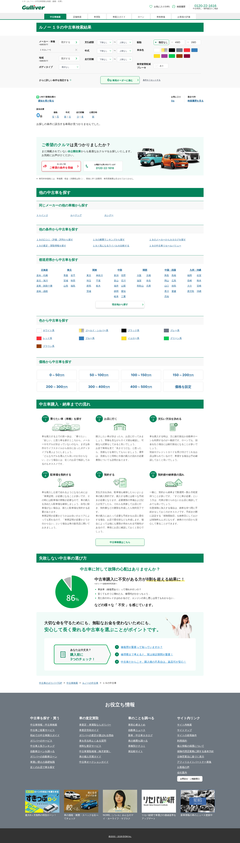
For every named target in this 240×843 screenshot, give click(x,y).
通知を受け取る (46, 100)
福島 (73, 285)
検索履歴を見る (196, 100)
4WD (177, 42)
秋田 (73, 280)
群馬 (89, 285)
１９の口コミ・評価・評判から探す (54, 239)
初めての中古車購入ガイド (45, 735)
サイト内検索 (184, 724)
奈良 (148, 280)
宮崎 (199, 285)
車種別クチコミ (136, 745)
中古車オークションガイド (94, 761)
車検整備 (161, 17)
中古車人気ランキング (42, 745)
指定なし (163, 42)
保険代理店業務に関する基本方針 (195, 751)
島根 (174, 275)
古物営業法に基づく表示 (190, 756)
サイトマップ (184, 730)
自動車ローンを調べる (42, 751)
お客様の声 (183, 767)
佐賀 (199, 275)
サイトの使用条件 (187, 735)
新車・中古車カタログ (140, 735)
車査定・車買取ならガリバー (95, 724)
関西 (145, 269)
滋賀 (139, 280)
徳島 (174, 285)
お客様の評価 (183, 17)
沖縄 (199, 291)
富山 (116, 280)
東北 (69, 269)
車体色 (140, 50)
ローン (141, 17)
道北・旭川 (42, 280)
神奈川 (99, 275)
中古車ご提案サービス (42, 730)
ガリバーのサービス (41, 740)
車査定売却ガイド (89, 730)
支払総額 (89, 42)
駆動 (139, 42)
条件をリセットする (151, 80)
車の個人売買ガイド (90, 756)
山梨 (123, 285)
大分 (189, 285)
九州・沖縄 (195, 269)
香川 (166, 291)
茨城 (89, 291)
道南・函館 (42, 291)
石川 (123, 280)
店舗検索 (77, 17)
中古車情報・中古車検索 (43, 724)
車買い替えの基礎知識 (42, 761)
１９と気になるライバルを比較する (111, 245)
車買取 (97, 17)
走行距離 (89, 59)
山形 (66, 285)
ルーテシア (76, 215)
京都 (148, 275)
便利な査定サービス (90, 745)
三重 (123, 296)
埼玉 (89, 280)
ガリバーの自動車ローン (43, 756)
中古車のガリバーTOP (50, 683)
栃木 (98, 285)
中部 (120, 269)
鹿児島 (190, 291)
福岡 (189, 275)
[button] (61, 166)
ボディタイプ (46, 66)
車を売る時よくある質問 (92, 740)
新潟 (116, 275)
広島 (174, 280)
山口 (166, 285)
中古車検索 (55, 17)
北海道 (44, 269)
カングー (108, 215)
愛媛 (174, 291)
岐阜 (116, 296)
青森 (66, 275)
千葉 (98, 280)
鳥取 (166, 275)
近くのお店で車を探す (42, 767)
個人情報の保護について (190, 745)
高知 (166, 296)
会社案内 (182, 772)
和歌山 (140, 285)
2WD (193, 42)
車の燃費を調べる (138, 740)
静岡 (116, 291)
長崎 (189, 280)
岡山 (166, 280)
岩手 (73, 275)
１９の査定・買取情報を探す (51, 245)
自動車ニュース (136, 730)
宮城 (66, 280)
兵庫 (148, 285)
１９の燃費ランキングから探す (109, 239)
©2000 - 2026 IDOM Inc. (120, 836)
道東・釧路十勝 (44, 285)
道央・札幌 (42, 275)
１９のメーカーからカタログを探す (167, 239)
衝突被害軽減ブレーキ (144, 66)
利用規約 (182, 740)
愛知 (123, 291)
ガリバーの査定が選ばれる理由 (96, 735)
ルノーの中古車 (90, 683)
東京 (89, 275)
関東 (94, 269)
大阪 (139, 275)
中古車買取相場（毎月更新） (95, 751)
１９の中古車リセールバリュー (165, 245)
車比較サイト (135, 751)
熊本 (199, 280)
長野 (123, 275)
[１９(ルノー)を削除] (76, 50)
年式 (87, 50)
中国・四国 (170, 269)
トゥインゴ (42, 215)
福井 (116, 285)
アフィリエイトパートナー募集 (194, 761)
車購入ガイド (119, 17)
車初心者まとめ (136, 724)
